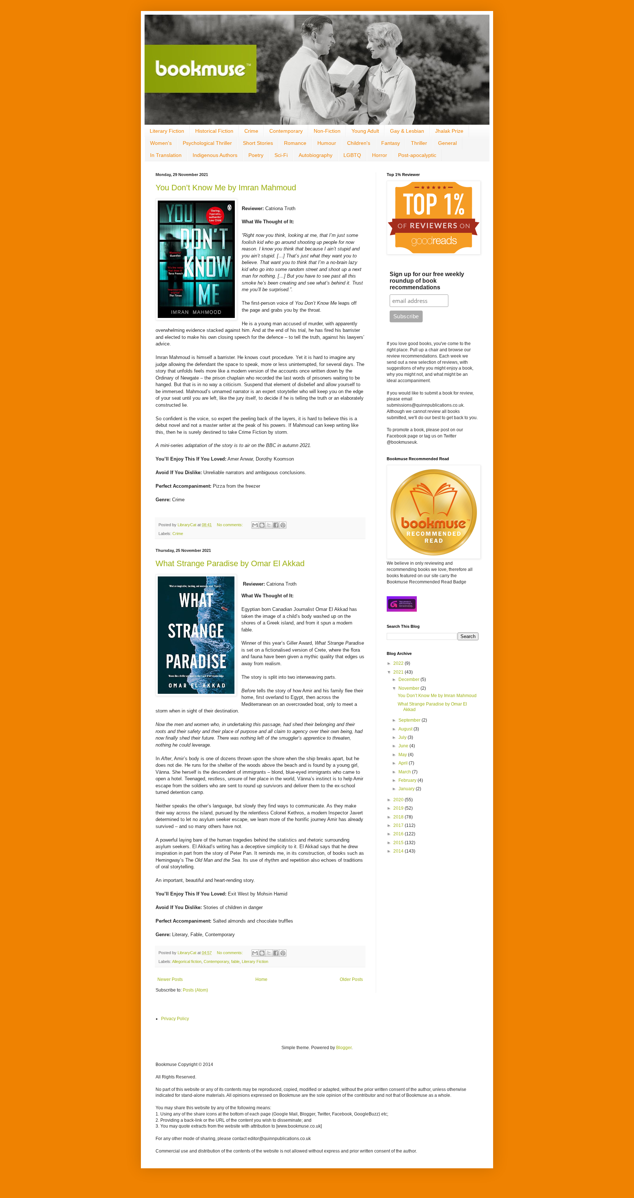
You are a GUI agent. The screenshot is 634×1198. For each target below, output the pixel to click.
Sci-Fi (281, 155)
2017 (399, 825)
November (409, 688)
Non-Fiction (327, 131)
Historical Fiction (214, 131)
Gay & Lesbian (407, 131)
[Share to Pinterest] (283, 525)
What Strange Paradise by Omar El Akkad (230, 563)
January (407, 788)
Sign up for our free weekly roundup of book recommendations (427, 280)
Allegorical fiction (186, 961)
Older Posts (351, 979)
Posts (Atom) (195, 990)
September (410, 720)
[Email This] (255, 525)
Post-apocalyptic (417, 155)
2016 (399, 833)
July (403, 737)
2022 (399, 663)
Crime (251, 131)
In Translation (166, 155)
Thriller (419, 143)
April (403, 763)
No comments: (230, 525)
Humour (326, 143)
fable (235, 961)
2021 (399, 672)
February (408, 780)
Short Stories (258, 143)
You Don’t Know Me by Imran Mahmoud (226, 187)
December (409, 679)
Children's (358, 143)
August (405, 729)
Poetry (255, 155)
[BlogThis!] (262, 525)
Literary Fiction (167, 131)
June (403, 745)
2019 (399, 808)
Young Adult (365, 131)
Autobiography (315, 155)
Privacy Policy (175, 1018)
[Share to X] (269, 525)
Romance (295, 143)
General (447, 143)
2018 (399, 817)
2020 (399, 799)
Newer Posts (170, 979)
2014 (399, 851)
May (403, 754)
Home (261, 979)
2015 (399, 842)
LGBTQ (352, 155)
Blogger (343, 1047)
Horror (379, 155)
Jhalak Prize (449, 131)
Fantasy (390, 143)
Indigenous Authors (215, 155)
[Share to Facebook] (276, 525)
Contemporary (286, 131)
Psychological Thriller (207, 143)
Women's (161, 143)
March (405, 771)
